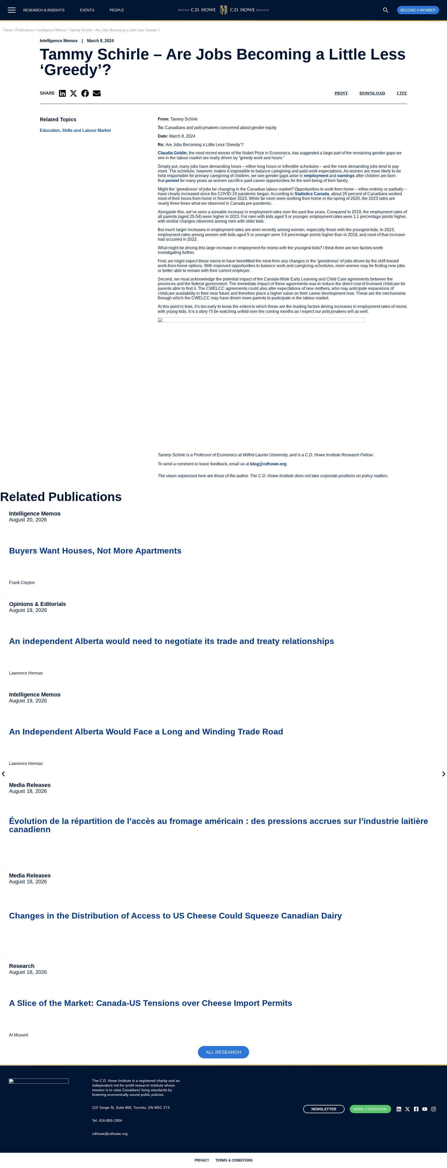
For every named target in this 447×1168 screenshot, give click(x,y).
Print (341, 93)
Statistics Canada (312, 194)
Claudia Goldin (172, 153)
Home (8, 30)
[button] (62, 93)
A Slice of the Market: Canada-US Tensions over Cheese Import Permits (150, 1003)
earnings (346, 175)
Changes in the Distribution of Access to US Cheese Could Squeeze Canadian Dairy (175, 915)
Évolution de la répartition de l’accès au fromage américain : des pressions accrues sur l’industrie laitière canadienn (218, 825)
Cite (402, 93)
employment (316, 175)
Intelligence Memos (51, 30)
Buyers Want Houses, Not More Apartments (95, 550)
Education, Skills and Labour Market (75, 130)
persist (172, 180)
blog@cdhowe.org (268, 464)
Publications (25, 30)
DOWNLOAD (372, 93)
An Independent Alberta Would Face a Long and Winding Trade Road (146, 731)
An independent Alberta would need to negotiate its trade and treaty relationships (171, 641)
